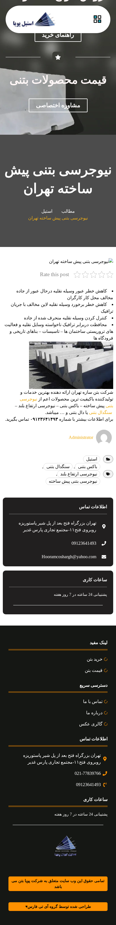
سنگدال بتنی (100, 412)
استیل (46, 211)
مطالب (68, 211)
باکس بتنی (87, 466)
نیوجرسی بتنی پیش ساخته (73, 481)
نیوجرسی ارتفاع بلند (78, 473)
